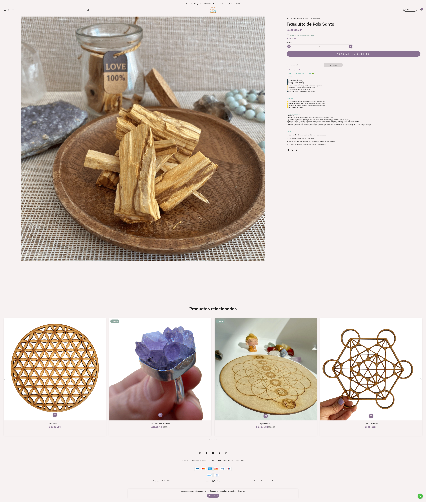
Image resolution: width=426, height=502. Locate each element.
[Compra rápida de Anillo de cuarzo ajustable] (160, 415)
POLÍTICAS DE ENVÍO (225, 461)
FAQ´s (213, 461)
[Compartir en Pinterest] (296, 150)
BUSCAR (185, 461)
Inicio (288, 18)
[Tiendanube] (213, 481)
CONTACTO (240, 461)
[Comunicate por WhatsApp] (420, 496)
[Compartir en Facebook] (288, 150)
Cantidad (289, 42)
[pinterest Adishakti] (226, 453)
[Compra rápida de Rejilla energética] (265, 416)
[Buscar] (88, 10)
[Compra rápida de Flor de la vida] (55, 415)
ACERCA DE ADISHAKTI (199, 461)
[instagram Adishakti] (200, 453)
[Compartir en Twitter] (292, 150)
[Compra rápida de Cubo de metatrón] (371, 416)
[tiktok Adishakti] (219, 453)
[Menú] (5, 10)
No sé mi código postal (293, 70)
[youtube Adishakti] (213, 453)
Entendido (213, 495)
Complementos (297, 18)
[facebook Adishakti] (207, 453)
